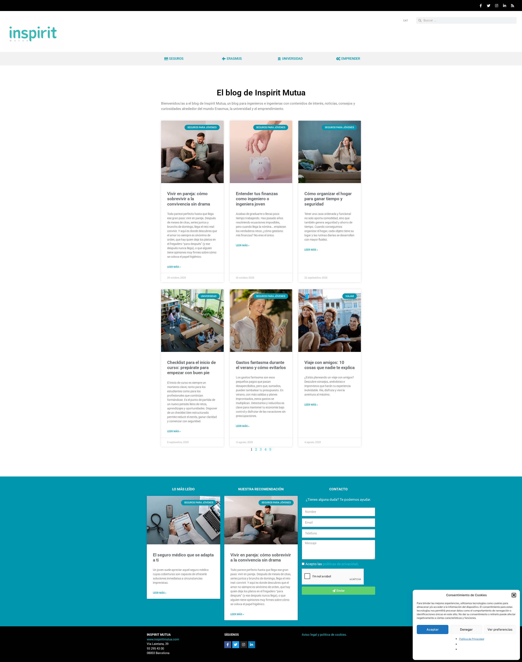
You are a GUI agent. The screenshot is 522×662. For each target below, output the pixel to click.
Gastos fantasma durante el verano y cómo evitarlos (261, 365)
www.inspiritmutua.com (163, 639)
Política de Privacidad (471, 638)
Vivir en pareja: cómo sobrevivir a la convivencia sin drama (188, 198)
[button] (514, 595)
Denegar (466, 629)
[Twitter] (488, 5)
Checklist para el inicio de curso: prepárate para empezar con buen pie (191, 367)
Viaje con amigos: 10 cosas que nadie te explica (329, 365)
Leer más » (174, 266)
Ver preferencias (500, 629)
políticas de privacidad (340, 564)
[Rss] (512, 5)
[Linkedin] (504, 5)
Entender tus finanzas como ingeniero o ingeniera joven (257, 198)
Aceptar (433, 629)
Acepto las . (331, 564)
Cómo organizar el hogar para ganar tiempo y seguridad (328, 198)
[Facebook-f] (227, 644)
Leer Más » (159, 592)
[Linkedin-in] (251, 644)
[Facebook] (480, 5)
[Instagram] (496, 5)
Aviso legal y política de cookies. (324, 635)
